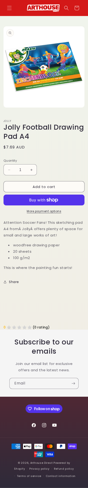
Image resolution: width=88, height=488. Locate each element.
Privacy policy (39, 469)
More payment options (44, 211)
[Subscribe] (73, 383)
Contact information (61, 476)
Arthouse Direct (41, 463)
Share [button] (14, 282)
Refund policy (64, 469)
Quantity (10, 160)
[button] (9, 8)
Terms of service (29, 476)
